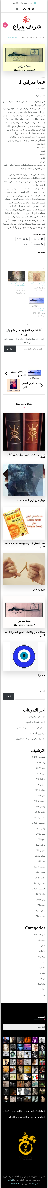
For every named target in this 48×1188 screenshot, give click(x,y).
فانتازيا (43, 77)
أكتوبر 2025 (40, 812)
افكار (43, 945)
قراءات (42, 978)
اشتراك (10, 348)
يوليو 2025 (40, 828)
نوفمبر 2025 (39, 806)
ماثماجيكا (41, 984)
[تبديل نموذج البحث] (17, 9)
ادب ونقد (41, 940)
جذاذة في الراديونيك (37, 716)
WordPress (16, 1183)
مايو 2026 (40, 773)
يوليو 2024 (40, 894)
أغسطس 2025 (38, 823)
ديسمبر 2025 (39, 801)
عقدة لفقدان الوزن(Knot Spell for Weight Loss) (24, 545)
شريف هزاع (27, 26)
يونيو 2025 (40, 834)
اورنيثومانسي (39, 589)
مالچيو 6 (41, 675)
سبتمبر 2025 (39, 817)
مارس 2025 (39, 850)
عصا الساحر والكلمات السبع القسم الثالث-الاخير (25, 634)
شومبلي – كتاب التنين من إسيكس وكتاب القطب (26, 456)
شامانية (42, 967)
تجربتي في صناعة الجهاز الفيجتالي (31, 727)
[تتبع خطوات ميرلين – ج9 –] (36, 276)
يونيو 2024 (40, 899)
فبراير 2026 (40, 790)
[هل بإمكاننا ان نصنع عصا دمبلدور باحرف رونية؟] (16, 276)
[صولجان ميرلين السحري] (36, 301)
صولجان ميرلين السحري (39, 309)
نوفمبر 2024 (39, 872)
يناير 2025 (40, 861)
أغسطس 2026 (38, 757)
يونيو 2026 (40, 768)
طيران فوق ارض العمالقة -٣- (31, 500)
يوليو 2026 (40, 762)
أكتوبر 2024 (40, 877)
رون (43, 962)
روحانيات (41, 956)
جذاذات (42, 951)
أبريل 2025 (40, 845)
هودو (43, 995)
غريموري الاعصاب (37, 733)
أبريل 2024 (40, 910)
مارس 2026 (39, 784)
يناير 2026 (40, 795)
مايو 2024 (40, 905)
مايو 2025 (40, 839)
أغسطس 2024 (38, 888)
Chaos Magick (39, 934)
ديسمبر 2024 (39, 866)
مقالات (42, 989)
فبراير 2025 (40, 856)
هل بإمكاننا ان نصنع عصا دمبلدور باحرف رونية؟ (17, 285)
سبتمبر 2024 (39, 883)
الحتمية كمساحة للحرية (35, 722)
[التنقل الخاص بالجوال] (5, 25)
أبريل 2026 (40, 779)
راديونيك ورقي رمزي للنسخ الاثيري (30, 738)
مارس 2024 (39, 916)
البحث (42, 691)
